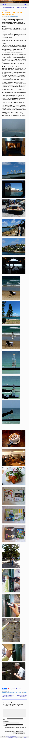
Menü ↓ (25, 4)
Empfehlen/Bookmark (15, 688)
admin (17, 16)
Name (4, 719)
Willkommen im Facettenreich (11, 736)
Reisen (16, 692)
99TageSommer (5, 692)
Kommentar (5, 707)
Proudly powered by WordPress (12, 737)
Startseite (4, 4)
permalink (25, 692)
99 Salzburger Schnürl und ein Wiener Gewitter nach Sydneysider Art (8, 9)
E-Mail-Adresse (6, 721)
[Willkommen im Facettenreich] (14, 1)
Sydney (19, 692)
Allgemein (9, 692)
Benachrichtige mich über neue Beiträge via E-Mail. (14, 731)
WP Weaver (25, 737)
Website (4, 725)
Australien (13, 692)
